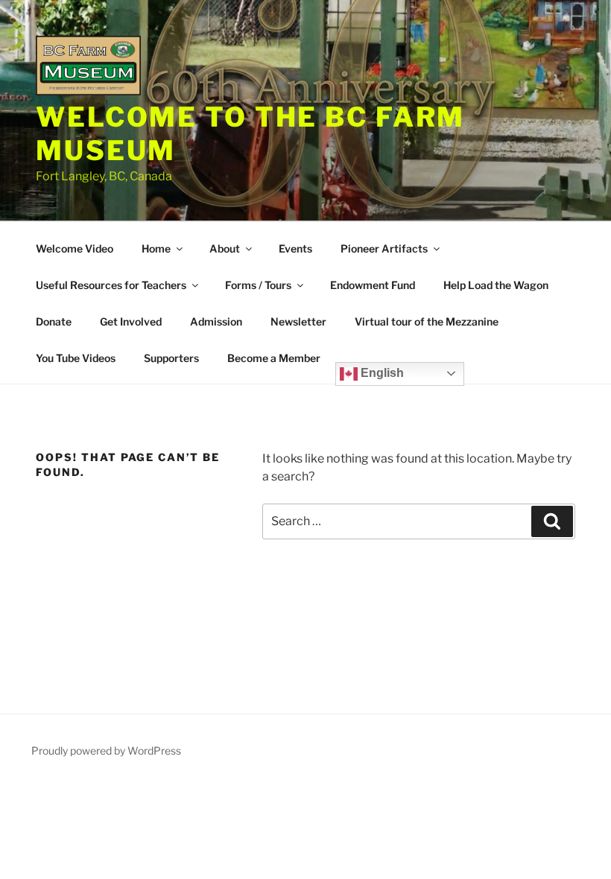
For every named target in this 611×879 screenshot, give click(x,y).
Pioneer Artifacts (384, 248)
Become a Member (273, 358)
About (224, 248)
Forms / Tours (258, 285)
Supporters (171, 358)
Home (156, 248)
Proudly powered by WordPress (106, 750)
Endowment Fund (372, 285)
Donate (54, 321)
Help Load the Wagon (495, 285)
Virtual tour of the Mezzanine (426, 321)
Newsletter (298, 321)
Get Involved (131, 321)
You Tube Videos (75, 358)
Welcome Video (74, 248)
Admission (216, 321)
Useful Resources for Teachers (111, 285)
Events (295, 248)
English (381, 372)
